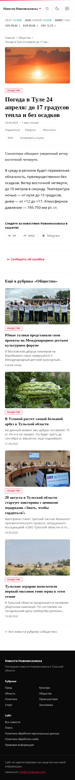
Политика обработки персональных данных (32, 733)
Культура (44, 687)
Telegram (30, 130)
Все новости (12, 722)
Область (10, 693)
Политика (11, 699)
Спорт (8, 705)
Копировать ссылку (32, 138)
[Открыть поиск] (47, 8)
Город (8, 687)
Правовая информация (19, 745)
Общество (24, 38)
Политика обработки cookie (22, 739)
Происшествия (48, 699)
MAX (10, 138)
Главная (10, 38)
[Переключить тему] (57, 8)
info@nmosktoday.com (32, 772)
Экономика (46, 705)
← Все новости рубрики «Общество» (31, 632)
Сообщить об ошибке (27, 259)
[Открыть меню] (67, 8)
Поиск (8, 727)
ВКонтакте (49, 130)
